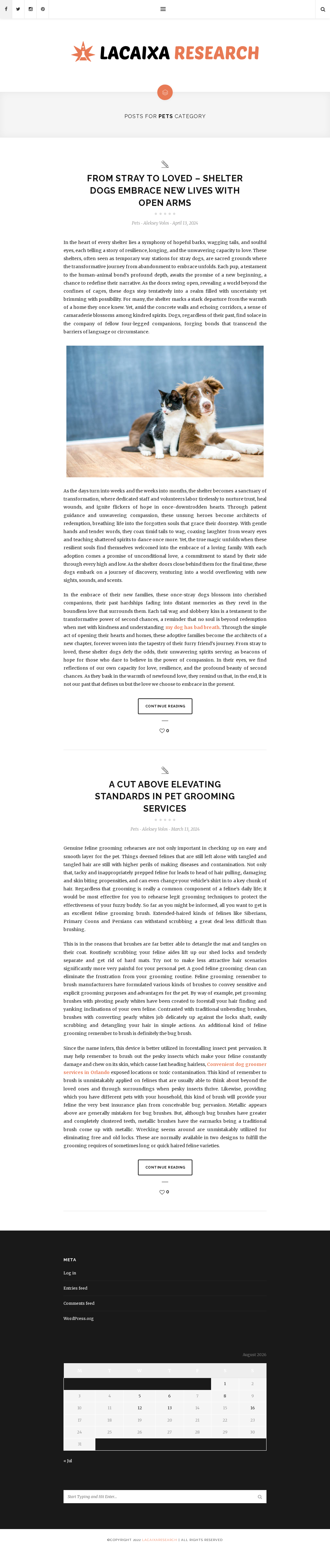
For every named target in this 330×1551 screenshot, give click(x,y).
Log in (69, 1273)
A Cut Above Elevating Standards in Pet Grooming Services (165, 796)
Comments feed (78, 1303)
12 (140, 1407)
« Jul (67, 1460)
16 (252, 1407)
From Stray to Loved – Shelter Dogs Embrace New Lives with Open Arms (165, 190)
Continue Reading (165, 706)
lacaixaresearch (159, 1540)
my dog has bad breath (192, 627)
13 (170, 1407)
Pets (136, 223)
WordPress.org (78, 1318)
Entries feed (75, 1288)
